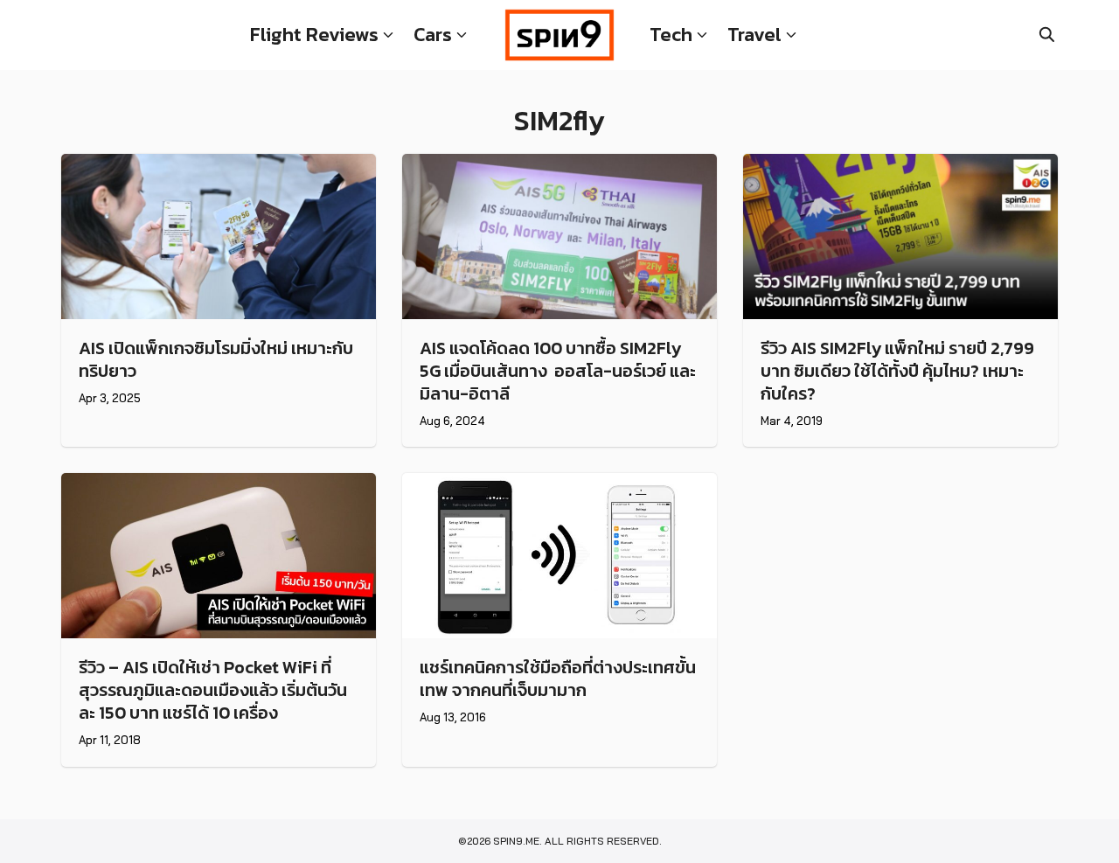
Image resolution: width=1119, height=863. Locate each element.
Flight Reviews (314, 34)
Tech (671, 34)
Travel (754, 34)
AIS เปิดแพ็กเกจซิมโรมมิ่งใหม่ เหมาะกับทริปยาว (216, 359)
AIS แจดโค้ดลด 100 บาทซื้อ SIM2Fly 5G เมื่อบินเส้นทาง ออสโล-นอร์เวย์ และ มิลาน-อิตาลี (558, 371)
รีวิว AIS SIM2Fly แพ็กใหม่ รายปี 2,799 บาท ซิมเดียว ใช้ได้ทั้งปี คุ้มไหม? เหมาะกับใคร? (897, 371)
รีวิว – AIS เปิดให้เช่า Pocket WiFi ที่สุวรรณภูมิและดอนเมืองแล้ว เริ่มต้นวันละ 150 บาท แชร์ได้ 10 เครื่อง (213, 690)
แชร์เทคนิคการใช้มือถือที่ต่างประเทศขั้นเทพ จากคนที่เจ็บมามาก (558, 678)
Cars (433, 34)
